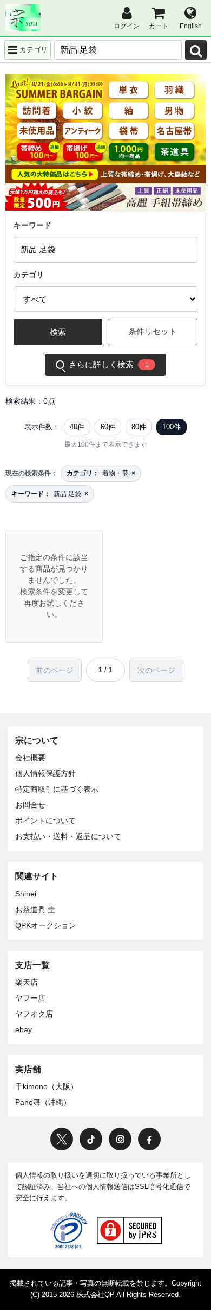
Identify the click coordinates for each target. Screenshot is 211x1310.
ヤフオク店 (34, 1013)
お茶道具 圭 (35, 909)
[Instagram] (120, 1139)
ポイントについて (45, 820)
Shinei (25, 893)
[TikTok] (91, 1139)
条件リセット (152, 331)
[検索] (196, 50)
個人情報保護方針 (45, 773)
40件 (77, 427)
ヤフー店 (30, 998)
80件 (138, 427)
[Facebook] (149, 1139)
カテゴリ (29, 274)
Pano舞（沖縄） (43, 1102)
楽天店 (26, 982)
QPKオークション (45, 925)
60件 (108, 427)
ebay (23, 1029)
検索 (58, 331)
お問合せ (30, 804)
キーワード (32, 225)
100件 (171, 427)
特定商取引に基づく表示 (56, 789)
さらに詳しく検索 (109, 364)
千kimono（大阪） (46, 1086)
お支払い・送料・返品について (68, 836)
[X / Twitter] (61, 1139)
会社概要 (30, 757)
